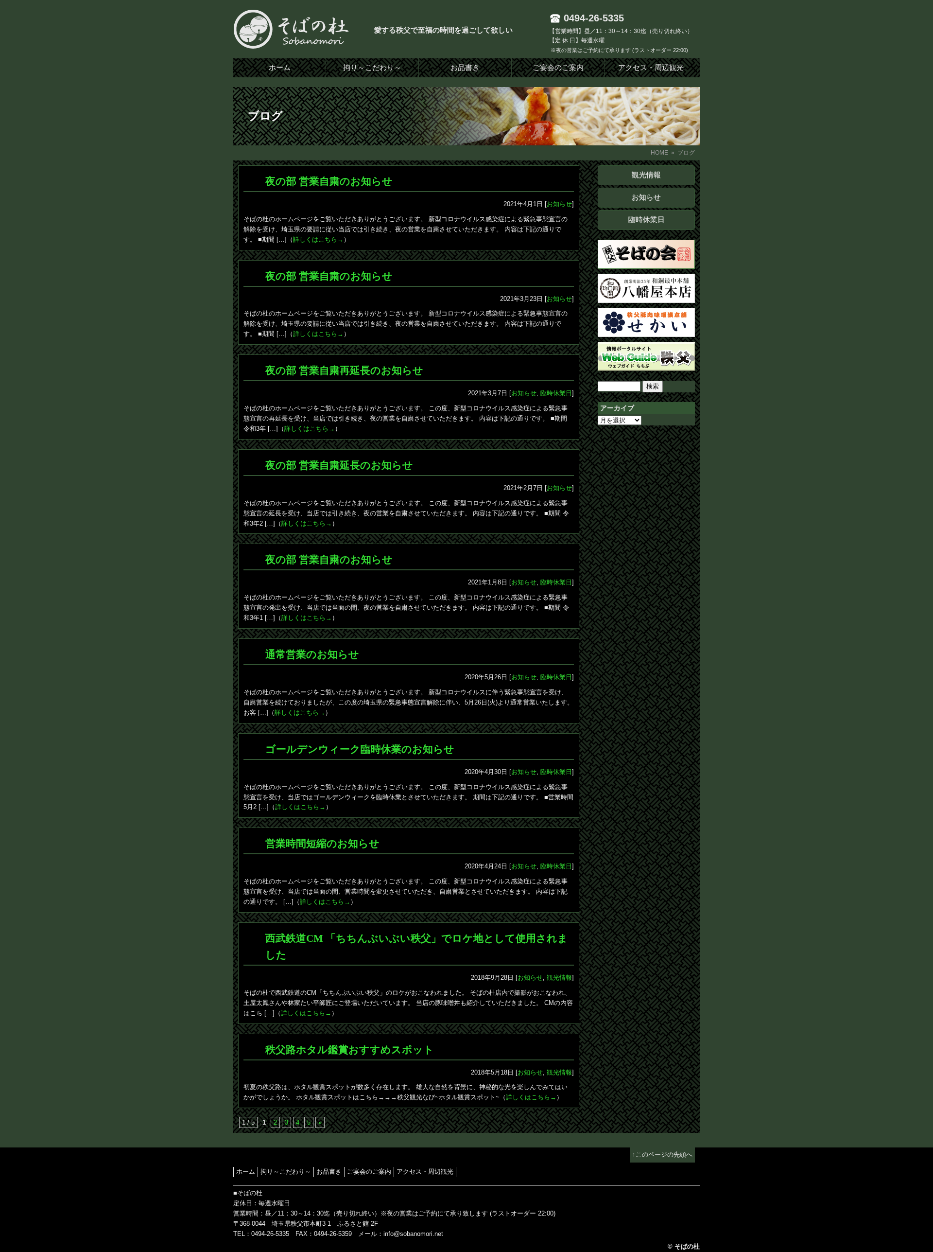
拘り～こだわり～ (372, 67)
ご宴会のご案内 (558, 67)
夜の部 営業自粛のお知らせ (329, 181)
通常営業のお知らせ (312, 654)
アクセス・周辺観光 (651, 67)
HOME (659, 152)
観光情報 (646, 175)
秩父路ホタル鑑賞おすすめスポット (349, 1050)
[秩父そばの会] (646, 263)
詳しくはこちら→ (318, 239)
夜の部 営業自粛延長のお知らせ (339, 465)
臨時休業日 (646, 220)
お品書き (465, 67)
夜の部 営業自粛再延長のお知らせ (344, 370)
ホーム (280, 67)
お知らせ (646, 197)
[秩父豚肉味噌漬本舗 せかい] (646, 331)
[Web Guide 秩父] (646, 365)
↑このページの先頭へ (662, 1154)
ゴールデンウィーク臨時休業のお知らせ (359, 749)
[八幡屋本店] (646, 297)
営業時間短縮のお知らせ (322, 843)
